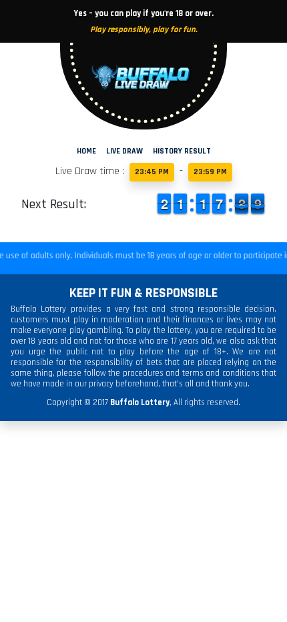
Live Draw (124, 151)
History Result (182, 151)
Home (86, 151)
